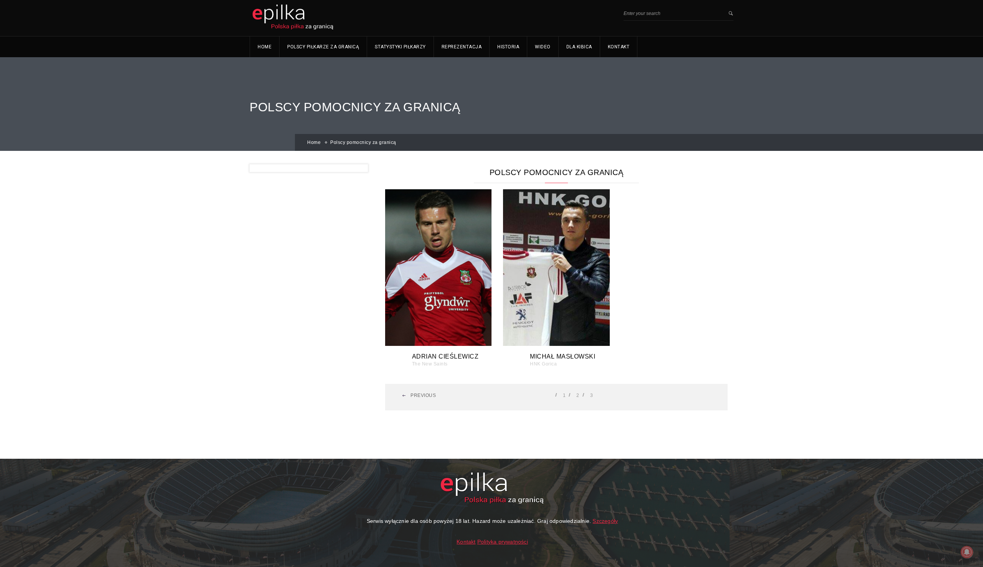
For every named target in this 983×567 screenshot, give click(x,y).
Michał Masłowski (562, 356)
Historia (508, 47)
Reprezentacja (462, 47)
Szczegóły (605, 521)
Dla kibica (579, 47)
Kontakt (619, 47)
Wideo (543, 47)
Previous (422, 395)
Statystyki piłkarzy (400, 47)
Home (264, 47)
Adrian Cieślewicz (445, 356)
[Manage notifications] (967, 552)
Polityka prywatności (502, 542)
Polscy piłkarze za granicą (323, 47)
